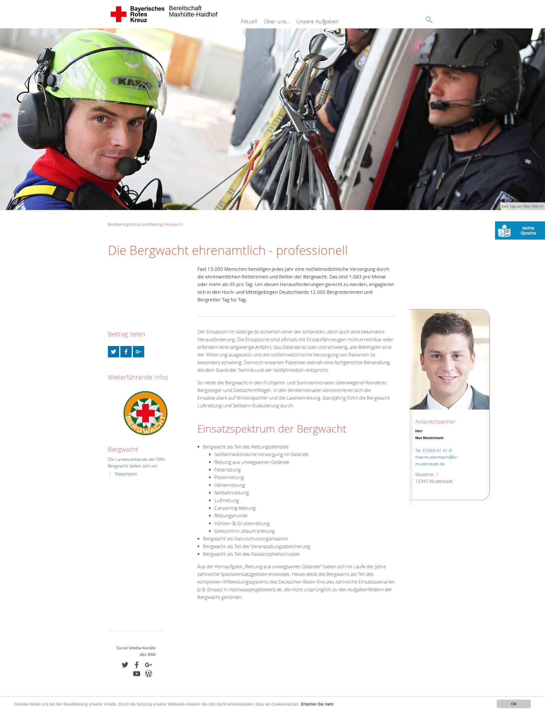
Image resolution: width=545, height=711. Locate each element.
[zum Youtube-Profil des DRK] (136, 673)
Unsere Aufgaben (317, 21)
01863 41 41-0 (437, 450)
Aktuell (249, 21)
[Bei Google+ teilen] (138, 351)
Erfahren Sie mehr (317, 704)
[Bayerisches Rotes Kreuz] (138, 14)
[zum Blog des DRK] (148, 673)
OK (514, 703)
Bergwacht (174, 224)
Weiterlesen (126, 474)
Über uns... (277, 21)
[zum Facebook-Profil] (125, 664)
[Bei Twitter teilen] (113, 351)
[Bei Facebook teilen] (126, 351)
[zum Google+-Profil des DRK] (148, 664)
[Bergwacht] (145, 413)
